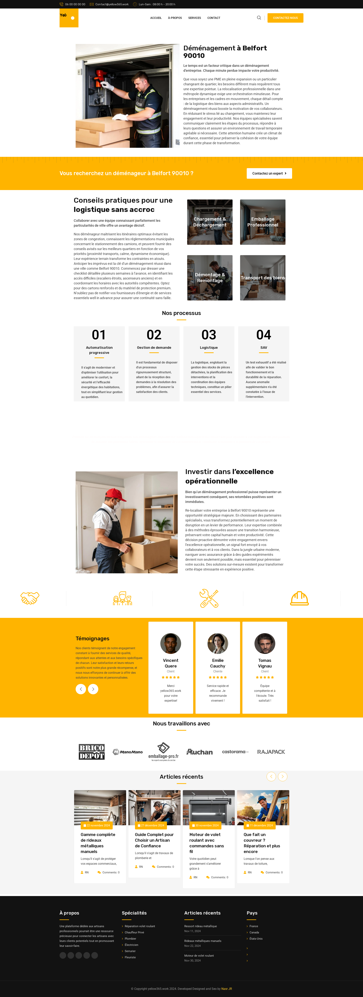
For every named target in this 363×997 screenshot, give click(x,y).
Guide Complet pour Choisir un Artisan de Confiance (100, 840)
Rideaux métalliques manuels (202, 941)
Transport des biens (263, 277)
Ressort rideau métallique (200, 926)
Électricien (131, 945)
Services (194, 18)
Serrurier (130, 951)
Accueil (156, 18)
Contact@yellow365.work (112, 4)
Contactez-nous (285, 18)
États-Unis (256, 938)
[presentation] (81, 689)
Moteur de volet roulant (199, 955)
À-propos (175, 18)
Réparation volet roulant (140, 926)
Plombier (130, 938)
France (254, 926)
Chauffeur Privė (134, 932)
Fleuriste (130, 957)
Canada (254, 932)
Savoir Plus (208, 236)
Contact (213, 18)
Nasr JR (226, 989)
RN (86, 866)
